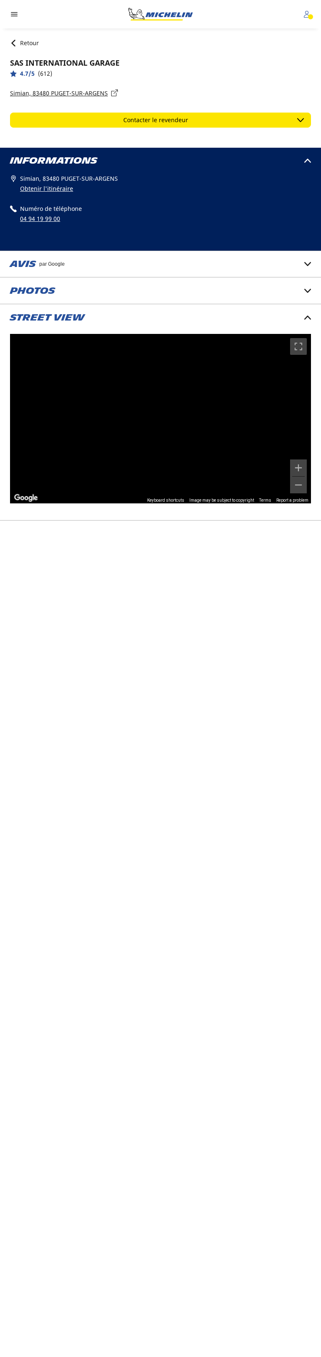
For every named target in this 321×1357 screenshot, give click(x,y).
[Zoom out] (298, 485)
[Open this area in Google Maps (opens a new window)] (26, 498)
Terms (265, 500)
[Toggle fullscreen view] (298, 346)
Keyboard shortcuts (165, 500)
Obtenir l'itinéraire (46, 188)
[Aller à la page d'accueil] (160, 14)
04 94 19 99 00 (40, 219)
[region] (160, 418)
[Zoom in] (298, 467)
